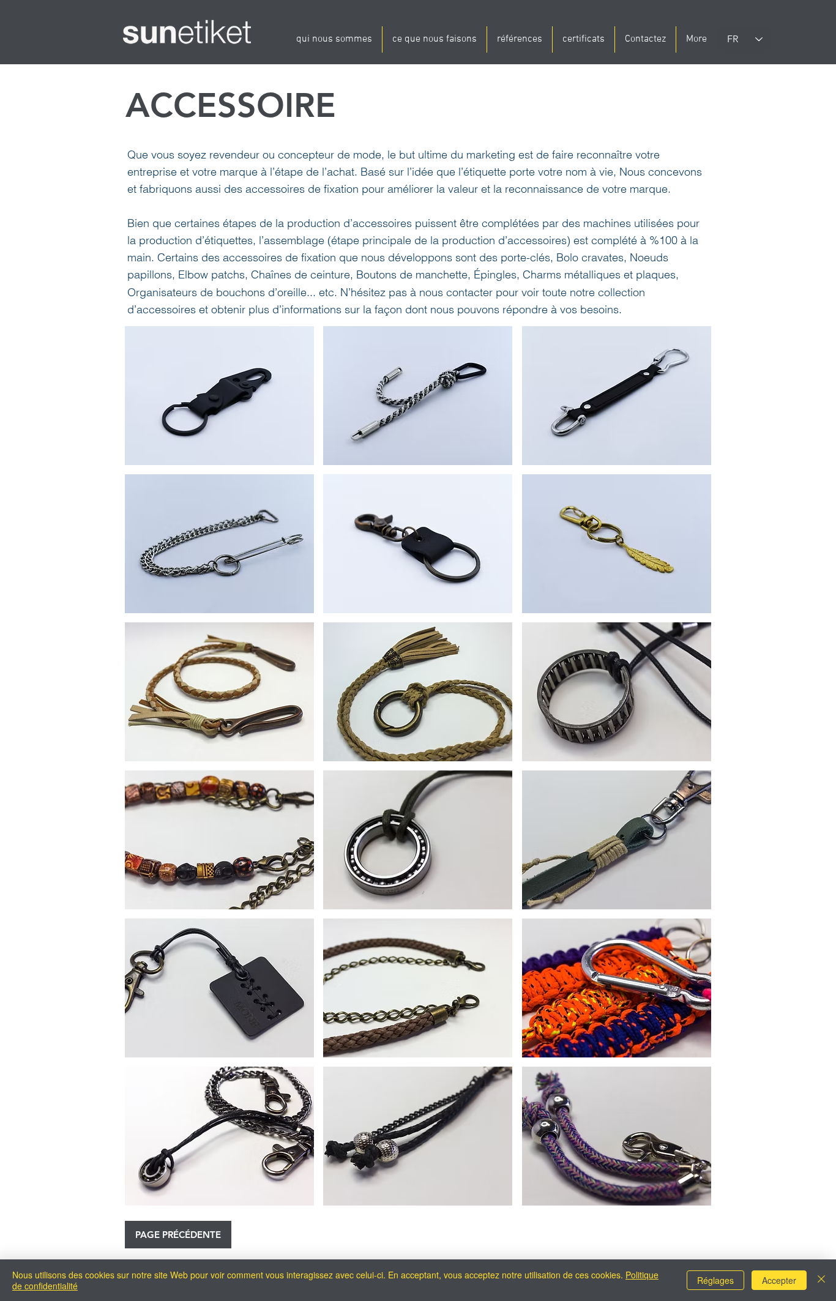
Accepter (779, 1280)
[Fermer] (821, 1280)
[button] (219, 395)
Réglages (715, 1280)
